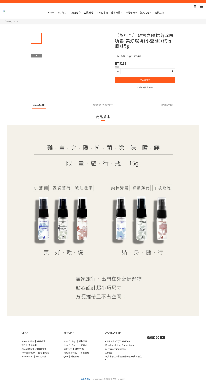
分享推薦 (115, 12)
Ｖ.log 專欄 (102, 12)
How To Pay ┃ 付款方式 (75, 345)
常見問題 (144, 12)
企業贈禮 (88, 12)
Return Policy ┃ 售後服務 (76, 352)
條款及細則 (85, 379)
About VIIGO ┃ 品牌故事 (34, 341)
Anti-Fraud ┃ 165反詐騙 (34, 356)
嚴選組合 (76, 12)
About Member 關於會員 (34, 348)
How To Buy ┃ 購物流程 (75, 341)
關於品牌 (159, 12)
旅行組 (15, 21)
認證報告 (130, 12)
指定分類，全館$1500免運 (129, 56)
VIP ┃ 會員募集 (29, 345)
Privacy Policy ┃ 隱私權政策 (35, 352)
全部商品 (7, 21)
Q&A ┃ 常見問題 (71, 356)
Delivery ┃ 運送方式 (73, 348)
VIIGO (51, 12)
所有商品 (61, 12)
